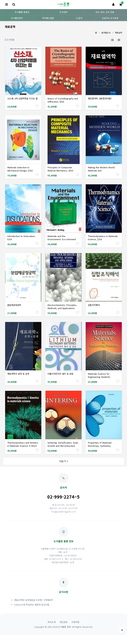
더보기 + (63, 461)
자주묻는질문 (48, 18)
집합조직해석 (94, 305)
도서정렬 (10, 39)
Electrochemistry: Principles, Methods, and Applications (62, 306)
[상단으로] (122, 630)
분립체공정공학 (14, 305)
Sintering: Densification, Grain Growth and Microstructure (62, 444)
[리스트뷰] (112, 39)
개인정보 (63, 622)
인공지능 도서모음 (110, 18)
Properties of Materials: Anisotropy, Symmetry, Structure (100, 445)
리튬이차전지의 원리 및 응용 (60, 373)
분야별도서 (105, 32)
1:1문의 (79, 18)
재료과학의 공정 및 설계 (18, 373)
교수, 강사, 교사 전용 (104, 12)
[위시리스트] (37, 106)
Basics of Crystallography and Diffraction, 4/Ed (62, 100)
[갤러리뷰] (119, 39)
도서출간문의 (17, 18)
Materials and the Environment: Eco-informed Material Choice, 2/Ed (61, 239)
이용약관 (75, 622)
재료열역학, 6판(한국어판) (99, 98)
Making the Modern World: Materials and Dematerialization (101, 170)
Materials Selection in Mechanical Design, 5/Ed (20, 169)
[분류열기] (6, 4)
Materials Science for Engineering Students (99, 375)
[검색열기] (13, 4)
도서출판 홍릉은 (22, 12)
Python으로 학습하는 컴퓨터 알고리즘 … (33, 604)
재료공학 (118, 32)
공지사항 (63, 592)
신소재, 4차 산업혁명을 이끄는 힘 (22, 98)
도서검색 (63, 12)
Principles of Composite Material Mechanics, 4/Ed (60, 169)
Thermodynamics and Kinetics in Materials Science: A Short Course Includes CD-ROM (22, 445)
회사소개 (52, 622)
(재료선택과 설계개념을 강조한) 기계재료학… (34, 600)
